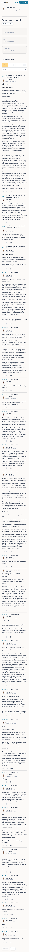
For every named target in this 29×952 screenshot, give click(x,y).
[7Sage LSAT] (6, 2)
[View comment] (14, 133)
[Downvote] (6, 192)
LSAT (3, 76)
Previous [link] (5, 948)
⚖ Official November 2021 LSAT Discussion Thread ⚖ (15, 76)
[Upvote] (3, 192)
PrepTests (5, 273)
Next (13, 948)
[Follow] (15, 610)
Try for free (23, 2)
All (4, 65)
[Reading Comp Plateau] (14, 589)
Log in (16, 2)
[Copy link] (19, 610)
